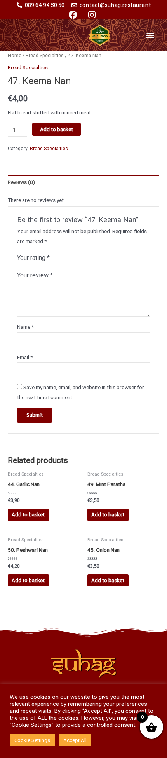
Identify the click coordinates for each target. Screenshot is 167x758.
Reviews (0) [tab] (21, 182)
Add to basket (56, 129)
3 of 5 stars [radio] (71, 258)
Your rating (33, 257)
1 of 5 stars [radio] (56, 258)
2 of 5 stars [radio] (63, 258)
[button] (150, 34)
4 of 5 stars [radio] (78, 258)
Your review (35, 275)
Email (25, 357)
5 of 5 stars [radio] (86, 258)
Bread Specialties (45, 55)
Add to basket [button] (28, 514)
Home (14, 55)
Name (25, 327)
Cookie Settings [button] (32, 740)
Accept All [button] (75, 740)
